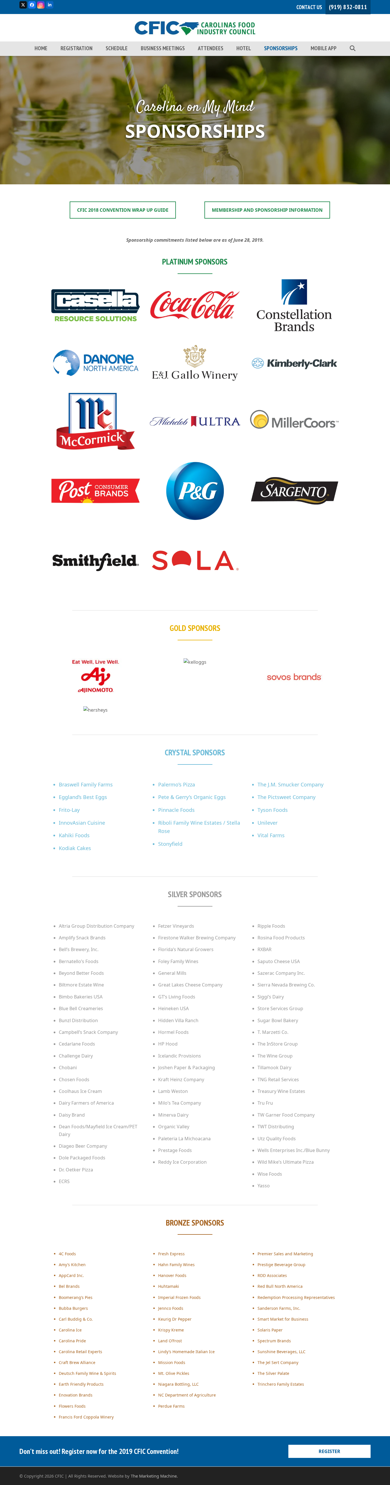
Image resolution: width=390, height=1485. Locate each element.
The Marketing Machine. (154, 1476)
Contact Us (309, 7)
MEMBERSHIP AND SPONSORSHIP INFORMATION (267, 210)
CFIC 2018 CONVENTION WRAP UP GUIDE (122, 210)
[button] (352, 47)
